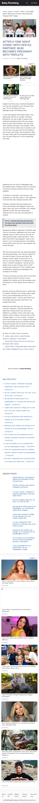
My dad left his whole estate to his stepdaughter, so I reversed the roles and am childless (20, 401)
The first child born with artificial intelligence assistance (23, 486)
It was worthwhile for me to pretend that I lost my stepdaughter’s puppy (22, 547)
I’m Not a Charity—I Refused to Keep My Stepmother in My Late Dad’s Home (23, 494)
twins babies (22, 339)
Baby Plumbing (10, 3)
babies (7, 336)
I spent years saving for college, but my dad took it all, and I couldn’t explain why (23, 516)
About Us (4, 795)
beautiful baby (25, 336)
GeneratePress (31, 800)
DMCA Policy (17, 795)
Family (18, 333)
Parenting (24, 333)
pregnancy (13, 339)
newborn (6, 339)
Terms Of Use (33, 795)
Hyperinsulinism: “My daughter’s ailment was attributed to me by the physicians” (24, 479)
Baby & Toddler (14, 11)
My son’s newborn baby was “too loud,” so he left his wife (24, 501)
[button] (27, 3)
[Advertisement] (19, 161)
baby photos (14, 336)
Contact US (10, 795)
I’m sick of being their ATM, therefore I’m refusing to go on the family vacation (24, 524)
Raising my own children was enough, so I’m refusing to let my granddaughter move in (24, 532)
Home (5, 11)
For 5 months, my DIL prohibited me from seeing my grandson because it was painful (23, 539)
